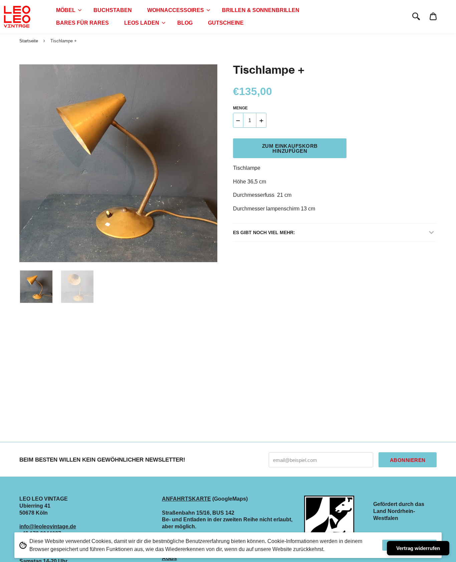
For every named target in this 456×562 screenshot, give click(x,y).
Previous (22, 163)
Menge (240, 108)
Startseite (28, 40)
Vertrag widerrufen (418, 548)
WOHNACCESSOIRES (175, 10)
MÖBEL (65, 10)
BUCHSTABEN (112, 10)
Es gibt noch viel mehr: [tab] (264, 232)
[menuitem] (67, 10)
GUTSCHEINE (226, 23)
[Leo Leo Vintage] (16, 16)
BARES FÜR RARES (82, 23)
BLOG (185, 23)
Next (209, 163)
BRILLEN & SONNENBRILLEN (260, 10)
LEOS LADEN (141, 23)
